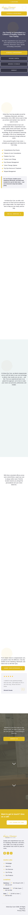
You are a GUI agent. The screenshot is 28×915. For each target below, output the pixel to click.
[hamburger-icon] (24, 7)
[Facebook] (4, 853)
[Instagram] (11, 853)
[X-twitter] (8, 853)
